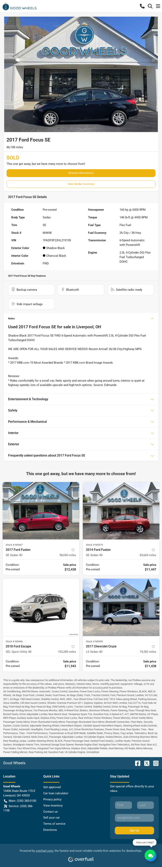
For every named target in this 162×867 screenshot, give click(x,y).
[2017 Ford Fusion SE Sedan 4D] (41, 511)
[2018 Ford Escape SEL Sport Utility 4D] (41, 607)
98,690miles (67, 555)
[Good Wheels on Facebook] (136, 763)
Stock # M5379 (94, 544)
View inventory (53, 805)
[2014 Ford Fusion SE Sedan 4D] (121, 511)
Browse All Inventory (81, 173)
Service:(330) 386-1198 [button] (18, 808)
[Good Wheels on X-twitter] (145, 763)
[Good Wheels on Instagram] (154, 763)
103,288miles (67, 652)
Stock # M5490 (94, 641)
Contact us (50, 811)
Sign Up (134, 830)
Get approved (52, 787)
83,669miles (148, 555)
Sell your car (51, 817)
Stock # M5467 (14, 544)
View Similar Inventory (81, 184)
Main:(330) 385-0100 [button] (22, 801)
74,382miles (148, 652)
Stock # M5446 (14, 641)
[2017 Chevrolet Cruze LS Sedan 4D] (121, 607)
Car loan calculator (55, 793)
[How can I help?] (150, 855)
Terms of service (54, 823)
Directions (50, 830)
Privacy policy (52, 799)
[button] (142, 6)
